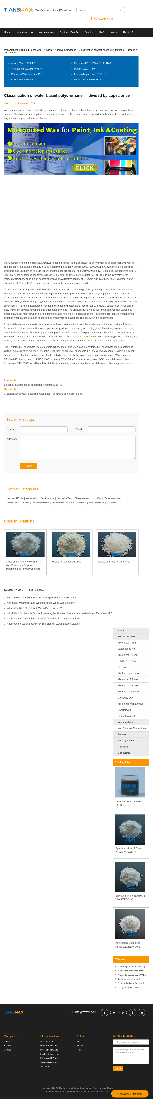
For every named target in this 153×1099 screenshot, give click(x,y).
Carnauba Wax (64, 498)
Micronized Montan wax (130, 704)
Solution (89, 32)
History (7, 1045)
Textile (79, 1050)
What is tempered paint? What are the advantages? (132, 975)
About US (128, 32)
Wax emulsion (46, 32)
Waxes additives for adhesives (114, 561)
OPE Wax (111, 502)
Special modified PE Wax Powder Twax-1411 (128, 850)
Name (11, 429)
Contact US (10, 41)
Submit (28, 466)
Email (79, 429)
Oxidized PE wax (127, 661)
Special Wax (12, 502)
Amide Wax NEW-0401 (23, 63)
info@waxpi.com (102, 18)
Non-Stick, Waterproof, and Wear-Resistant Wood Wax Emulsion (41, 603)
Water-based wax (127, 649)
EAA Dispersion (78, 502)
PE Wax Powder (60, 502)
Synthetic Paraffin (69, 32)
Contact (7, 1050)
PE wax (122, 667)
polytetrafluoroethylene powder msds (77, 336)
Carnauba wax (125, 697)
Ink (77, 1041)
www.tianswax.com (99, 1091)
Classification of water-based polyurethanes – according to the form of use (43, 394)
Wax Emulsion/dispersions (132, 728)
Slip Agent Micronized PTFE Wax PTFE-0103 (130, 897)
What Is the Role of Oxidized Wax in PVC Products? (34, 608)
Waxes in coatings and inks (66, 561)
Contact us (124, 753)
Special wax (124, 710)
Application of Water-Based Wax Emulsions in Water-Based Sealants (43, 623)
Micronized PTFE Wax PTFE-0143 (92, 63)
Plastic (79, 1045)
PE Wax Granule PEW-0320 (89, 79)
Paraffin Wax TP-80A (85, 68)
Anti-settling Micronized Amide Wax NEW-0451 (127, 945)
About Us (123, 746)
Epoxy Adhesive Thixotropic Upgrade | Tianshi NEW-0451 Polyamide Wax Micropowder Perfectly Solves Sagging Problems (131, 987)
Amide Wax (31, 498)
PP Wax (97, 498)
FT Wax (25, 502)
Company (10, 1036)
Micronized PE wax (128, 655)
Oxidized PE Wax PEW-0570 (26, 68)
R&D (102, 32)
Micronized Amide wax (130, 685)
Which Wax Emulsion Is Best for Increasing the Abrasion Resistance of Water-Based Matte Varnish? (59, 613)
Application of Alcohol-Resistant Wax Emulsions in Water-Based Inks (43, 618)
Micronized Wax (82, 498)
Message (12, 439)
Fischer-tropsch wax (128, 673)
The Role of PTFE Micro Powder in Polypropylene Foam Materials (42, 597)
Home (7, 32)
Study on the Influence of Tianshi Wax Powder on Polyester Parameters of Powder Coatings (23, 565)
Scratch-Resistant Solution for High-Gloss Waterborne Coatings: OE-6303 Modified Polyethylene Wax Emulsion (132, 983)
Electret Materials (40, 502)
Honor (7, 1041)
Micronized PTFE (14, 498)
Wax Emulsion (47, 498)
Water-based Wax (112, 498)
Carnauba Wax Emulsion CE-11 (28, 74)
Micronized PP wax (128, 679)
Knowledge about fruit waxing (131, 966)
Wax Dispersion (96, 502)
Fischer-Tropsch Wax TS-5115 (90, 74)
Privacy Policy (126, 740)
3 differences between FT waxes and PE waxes (130, 979)
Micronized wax (24, 32)
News (114, 32)
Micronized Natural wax (130, 691)
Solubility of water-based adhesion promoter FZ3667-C (33, 385)
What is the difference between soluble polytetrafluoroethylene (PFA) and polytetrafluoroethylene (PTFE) (132, 971)
